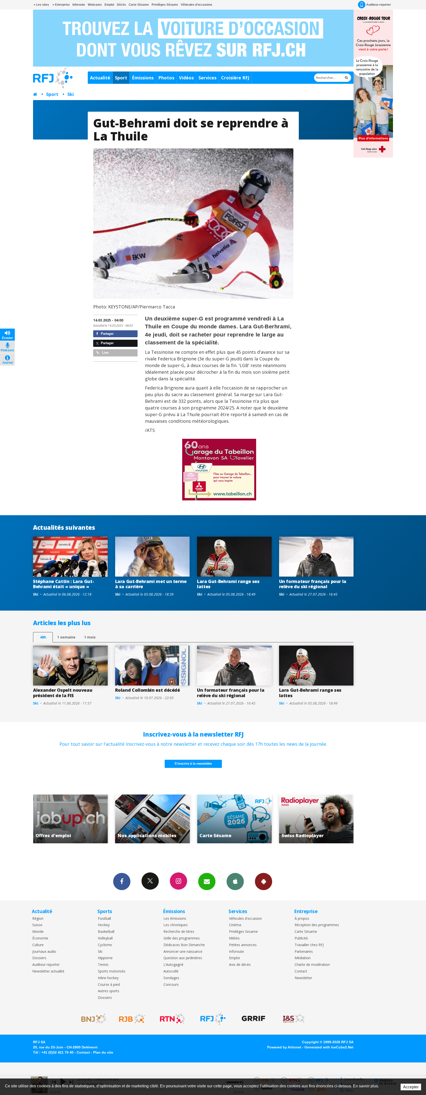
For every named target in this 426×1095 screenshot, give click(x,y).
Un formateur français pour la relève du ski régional (313, 584)
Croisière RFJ (235, 78)
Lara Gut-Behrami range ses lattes (228, 584)
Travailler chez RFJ (309, 945)
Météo (234, 938)
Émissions (143, 78)
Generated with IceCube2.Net (329, 1047)
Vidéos (186, 78)
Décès (121, 4)
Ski (70, 94)
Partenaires (304, 952)
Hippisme (105, 958)
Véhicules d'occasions (196, 4)
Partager (107, 334)
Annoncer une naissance (182, 952)
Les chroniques (175, 925)
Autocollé (170, 971)
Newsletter (303, 978)
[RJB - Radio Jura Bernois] (132, 1018)
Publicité (301, 938)
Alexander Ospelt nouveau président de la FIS (62, 692)
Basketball (106, 932)
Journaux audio (44, 952)
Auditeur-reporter (378, 4)
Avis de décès (240, 965)
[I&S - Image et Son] (293, 1018)
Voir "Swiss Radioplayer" (234, 819)
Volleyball (105, 938)
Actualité (100, 78)
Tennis (103, 965)
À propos (302, 919)
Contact (301, 971)
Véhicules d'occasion (245, 919)
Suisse (37, 925)
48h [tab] (43, 637)
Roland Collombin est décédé (147, 690)
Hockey (104, 925)
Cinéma (235, 925)
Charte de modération (312, 965)
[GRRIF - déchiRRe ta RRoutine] (253, 1018)
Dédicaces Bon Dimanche (184, 945)
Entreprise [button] (62, 4)
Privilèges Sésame (165, 4)
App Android (263, 881)
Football (104, 919)
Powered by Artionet (284, 1047)
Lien (105, 352)
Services (207, 78)
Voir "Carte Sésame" (152, 819)
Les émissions (174, 919)
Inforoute (78, 4)
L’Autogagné (173, 965)
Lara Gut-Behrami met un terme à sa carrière (151, 584)
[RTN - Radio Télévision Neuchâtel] (172, 1018)
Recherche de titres (178, 932)
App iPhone (235, 881)
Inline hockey (108, 978)
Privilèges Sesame (243, 932)
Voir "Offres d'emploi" (316, 819)
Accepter (411, 1087)
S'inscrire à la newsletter (193, 763)
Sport (121, 78)
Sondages (171, 978)
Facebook (121, 881)
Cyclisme (105, 945)
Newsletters (206, 881)
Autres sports (108, 991)
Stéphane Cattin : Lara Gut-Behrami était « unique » (63, 584)
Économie (40, 938)
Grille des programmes (181, 938)
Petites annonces (243, 945)
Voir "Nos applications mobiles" (70, 819)
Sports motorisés (111, 971)
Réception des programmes (317, 925)
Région (37, 919)
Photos (166, 78)
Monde (38, 932)
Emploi (109, 4)
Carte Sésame (139, 4)
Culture (38, 945)
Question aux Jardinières (182, 958)
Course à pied (109, 985)
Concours (171, 985)
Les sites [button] (42, 4)
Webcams (95, 4)
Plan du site (103, 1052)
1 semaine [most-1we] (66, 637)
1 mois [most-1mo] (90, 637)
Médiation (303, 958)
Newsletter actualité (48, 971)
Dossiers (39, 958)
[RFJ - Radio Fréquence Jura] (213, 1018)
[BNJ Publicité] (91, 1018)
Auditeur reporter (46, 965)
